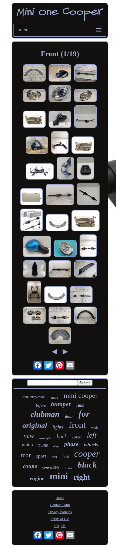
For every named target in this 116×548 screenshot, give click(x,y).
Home (60, 498)
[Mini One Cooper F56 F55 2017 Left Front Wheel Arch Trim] (85, 315)
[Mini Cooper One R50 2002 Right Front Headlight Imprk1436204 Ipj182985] (65, 249)
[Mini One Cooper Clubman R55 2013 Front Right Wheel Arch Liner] (59, 336)
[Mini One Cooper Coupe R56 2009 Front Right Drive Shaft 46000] (81, 295)
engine (37, 478)
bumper (61, 404)
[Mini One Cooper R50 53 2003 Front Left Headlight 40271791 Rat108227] (34, 96)
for (84, 414)
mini (59, 476)
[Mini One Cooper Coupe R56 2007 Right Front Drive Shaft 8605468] (85, 73)
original (34, 425)
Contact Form (60, 505)
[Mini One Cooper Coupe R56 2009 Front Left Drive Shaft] (59, 315)
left (92, 435)
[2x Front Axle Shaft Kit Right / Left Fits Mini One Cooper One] (31, 220)
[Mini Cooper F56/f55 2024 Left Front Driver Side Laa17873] (34, 269)
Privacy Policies (60, 512)
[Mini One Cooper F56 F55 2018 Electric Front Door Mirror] (59, 120)
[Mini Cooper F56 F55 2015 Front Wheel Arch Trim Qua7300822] (34, 73)
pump (43, 445)
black (87, 464)
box (54, 457)
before (41, 405)
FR (63, 526)
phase (71, 444)
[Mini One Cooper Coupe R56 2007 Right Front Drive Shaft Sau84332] (59, 269)
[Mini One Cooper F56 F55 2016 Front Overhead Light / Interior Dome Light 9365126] (85, 169)
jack (66, 457)
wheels (91, 444)
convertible (50, 467)
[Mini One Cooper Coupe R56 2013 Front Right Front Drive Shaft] (60, 195)
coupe (30, 466)
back (62, 436)
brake (68, 468)
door (69, 416)
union (27, 444)
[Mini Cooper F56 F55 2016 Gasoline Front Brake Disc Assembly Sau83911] (34, 315)
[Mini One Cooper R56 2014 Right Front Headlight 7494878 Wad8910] (59, 94)
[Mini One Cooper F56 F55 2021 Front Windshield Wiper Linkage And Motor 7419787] (85, 117)
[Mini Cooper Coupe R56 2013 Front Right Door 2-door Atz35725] (31, 197)
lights (58, 427)
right (81, 477)
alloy (56, 446)
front (77, 425)
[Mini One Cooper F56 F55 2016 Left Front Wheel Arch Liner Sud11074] (65, 169)
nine (54, 397)
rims (80, 405)
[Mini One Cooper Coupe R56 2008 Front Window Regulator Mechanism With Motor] (34, 120)
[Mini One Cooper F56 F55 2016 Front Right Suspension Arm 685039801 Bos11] (60, 143)
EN (56, 526)
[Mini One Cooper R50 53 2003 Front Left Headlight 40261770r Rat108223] (85, 96)
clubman (45, 414)
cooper (87, 454)
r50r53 (76, 437)
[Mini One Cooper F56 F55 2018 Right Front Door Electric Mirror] (59, 73)
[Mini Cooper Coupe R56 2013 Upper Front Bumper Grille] (85, 269)
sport (41, 456)
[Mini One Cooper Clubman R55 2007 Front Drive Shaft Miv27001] (88, 195)
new (28, 435)
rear (26, 455)
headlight (45, 438)
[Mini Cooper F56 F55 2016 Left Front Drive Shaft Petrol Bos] (88, 246)
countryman (34, 396)
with (94, 428)
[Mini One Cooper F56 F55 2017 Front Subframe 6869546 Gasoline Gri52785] (40, 172)
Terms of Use (60, 519)
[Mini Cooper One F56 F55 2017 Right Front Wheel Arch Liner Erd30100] (37, 145)
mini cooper (81, 395)
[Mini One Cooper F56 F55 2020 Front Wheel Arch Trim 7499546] (57, 223)
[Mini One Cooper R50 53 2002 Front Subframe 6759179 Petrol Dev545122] (34, 292)
